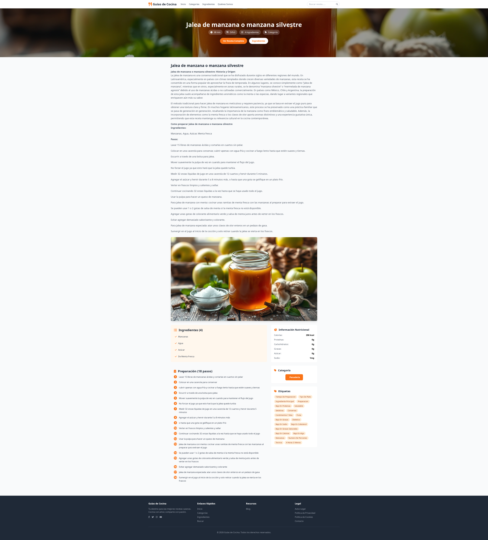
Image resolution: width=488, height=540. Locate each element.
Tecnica (279, 442)
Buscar (200, 521)
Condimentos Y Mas (284, 415)
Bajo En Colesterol (299, 424)
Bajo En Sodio (281, 424)
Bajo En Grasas (282, 419)
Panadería (294, 377)
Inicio (183, 4)
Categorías (194, 4)
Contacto (299, 521)
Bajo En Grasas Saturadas (287, 429)
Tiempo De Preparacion (286, 397)
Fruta (299, 415)
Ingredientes (208, 4)
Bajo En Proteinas (283, 406)
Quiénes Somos (225, 4)
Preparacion (303, 401)
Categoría (273, 32)
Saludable (299, 406)
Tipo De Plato (305, 397)
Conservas (292, 410)
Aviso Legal (300, 508)
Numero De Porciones (297, 438)
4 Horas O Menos (293, 442)
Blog (248, 508)
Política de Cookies (304, 517)
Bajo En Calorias (282, 433)
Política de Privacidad (305, 513)
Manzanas (280, 438)
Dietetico (296, 419)
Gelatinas (280, 410)
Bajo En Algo (298, 433)
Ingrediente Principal (285, 401)
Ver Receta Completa (233, 41)
